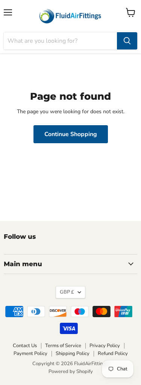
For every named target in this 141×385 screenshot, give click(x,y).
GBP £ (67, 292)
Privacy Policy (104, 345)
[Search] (127, 40)
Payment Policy (30, 353)
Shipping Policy (72, 353)
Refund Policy (113, 353)
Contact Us (25, 345)
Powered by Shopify (71, 371)
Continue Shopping (70, 134)
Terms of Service (63, 345)
